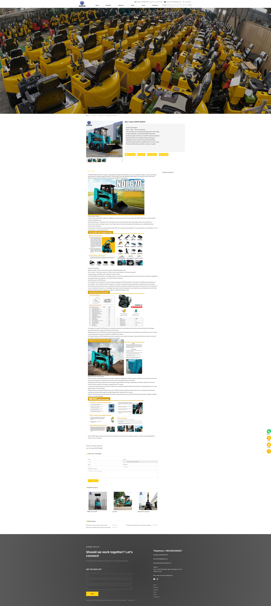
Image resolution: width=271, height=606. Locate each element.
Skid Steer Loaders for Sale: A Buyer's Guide (97, 525)
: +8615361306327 (158, 1)
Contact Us (155, 5)
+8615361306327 (173, 551)
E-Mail (142, 154)
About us (155, 589)
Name (89, 459)
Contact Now (131, 154)
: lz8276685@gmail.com (174, 1)
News (154, 592)
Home (97, 5)
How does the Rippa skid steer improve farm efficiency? (99, 527)
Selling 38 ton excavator (143, 511)
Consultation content (92, 468)
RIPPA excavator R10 (92, 511)
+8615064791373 (163, 554)
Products (94, 115)
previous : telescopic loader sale (94, 445)
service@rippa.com (168, 575)
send (93, 480)
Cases (143, 5)
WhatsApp (164, 154)
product (124, 459)
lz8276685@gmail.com (162, 559)
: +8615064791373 (142, 1)
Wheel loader (101, 115)
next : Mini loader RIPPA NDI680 (94, 448)
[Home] (86, 4)
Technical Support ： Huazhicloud (125, 600)
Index (136, 600)
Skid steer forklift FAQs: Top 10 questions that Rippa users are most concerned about (140, 525)
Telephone (153, 154)
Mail (89, 464)
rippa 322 (114, 511)
